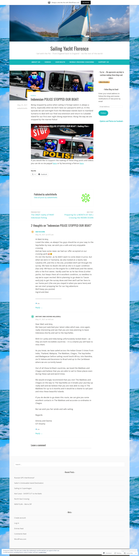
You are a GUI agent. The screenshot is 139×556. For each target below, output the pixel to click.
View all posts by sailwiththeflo (45, 197)
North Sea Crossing (21, 499)
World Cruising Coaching (82, 62)
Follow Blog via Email (111, 89)
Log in (16, 523)
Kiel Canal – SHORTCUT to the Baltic (28, 494)
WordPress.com (20, 539)
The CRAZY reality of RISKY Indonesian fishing (42, 215)
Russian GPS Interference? (24, 478)
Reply (37, 307)
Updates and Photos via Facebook (111, 121)
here (55, 163)
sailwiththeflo (22, 108)
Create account (20, 518)
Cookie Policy (42, 552)
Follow (103, 113)
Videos (48, 62)
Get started (86, 2)
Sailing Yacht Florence (69, 48)
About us (36, 62)
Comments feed (20, 534)
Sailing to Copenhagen (23, 488)
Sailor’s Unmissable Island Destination (28, 483)
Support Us (103, 62)
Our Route (60, 62)
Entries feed (18, 528)
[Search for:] (69, 464)
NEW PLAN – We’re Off (23, 504)
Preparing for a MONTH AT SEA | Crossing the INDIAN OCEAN (78, 215)
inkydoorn (40, 232)
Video (33, 95)
